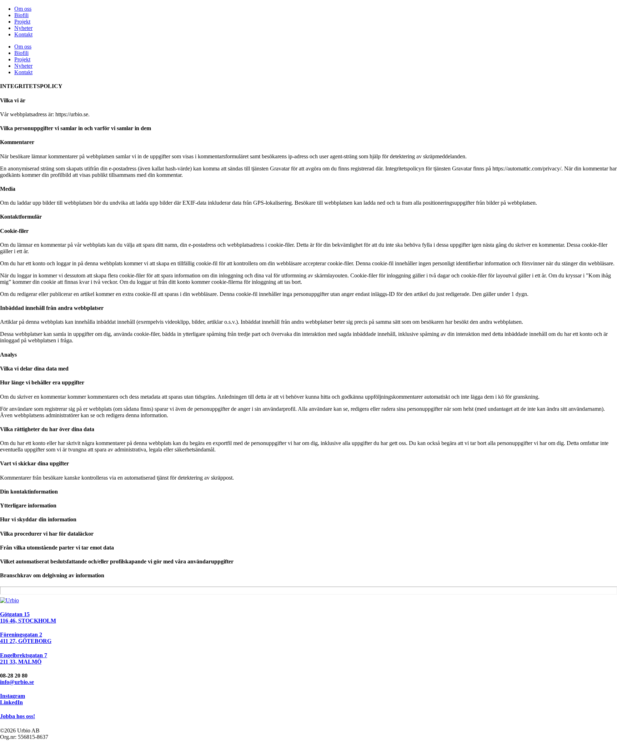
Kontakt (23, 34)
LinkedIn (11, 702)
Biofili (21, 15)
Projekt (22, 22)
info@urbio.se (17, 682)
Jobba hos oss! (17, 716)
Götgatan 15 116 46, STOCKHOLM (28, 617)
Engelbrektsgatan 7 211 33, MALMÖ (23, 658)
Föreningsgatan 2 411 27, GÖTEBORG (25, 638)
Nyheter (23, 28)
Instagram (12, 696)
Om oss (22, 9)
